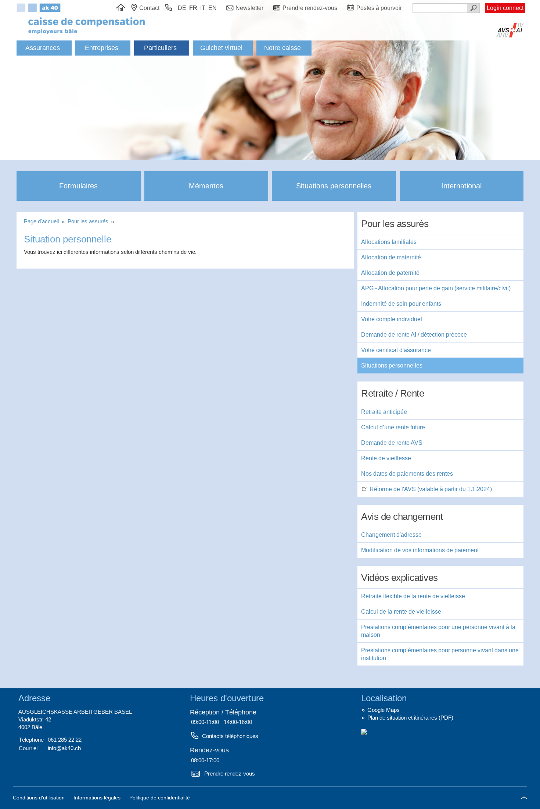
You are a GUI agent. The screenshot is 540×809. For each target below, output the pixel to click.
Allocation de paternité (390, 273)
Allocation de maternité (391, 257)
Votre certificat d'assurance (396, 350)
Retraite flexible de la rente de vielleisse (413, 596)
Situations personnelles (333, 186)
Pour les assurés (88, 221)
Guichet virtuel (221, 48)
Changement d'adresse (391, 535)
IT (202, 8)
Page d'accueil (43, 221)
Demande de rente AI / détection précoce (414, 334)
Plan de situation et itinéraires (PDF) (410, 717)
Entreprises (101, 48)
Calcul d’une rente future (393, 427)
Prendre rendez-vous (229, 773)
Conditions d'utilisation (39, 798)
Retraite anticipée (384, 412)
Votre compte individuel (391, 319)
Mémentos (206, 186)
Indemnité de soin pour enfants (401, 304)
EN (212, 8)
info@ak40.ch (64, 748)
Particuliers (160, 48)
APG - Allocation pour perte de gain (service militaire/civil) (436, 288)
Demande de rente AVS (391, 443)
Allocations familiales (389, 242)
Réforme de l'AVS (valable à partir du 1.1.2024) (431, 489)
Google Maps (383, 710)
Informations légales (97, 798)
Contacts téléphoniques (230, 736)
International (461, 186)
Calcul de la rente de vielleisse (401, 611)
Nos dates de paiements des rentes (407, 474)
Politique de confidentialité (159, 798)
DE (182, 8)
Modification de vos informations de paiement (420, 550)
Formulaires (78, 186)
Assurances (42, 48)
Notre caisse (282, 48)
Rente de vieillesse (386, 458)
